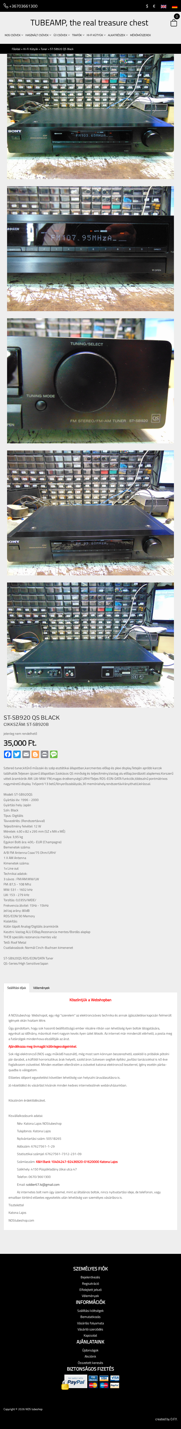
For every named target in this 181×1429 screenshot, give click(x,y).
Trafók (77, 35)
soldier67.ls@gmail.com (43, 1184)
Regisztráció (90, 1283)
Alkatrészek (117, 35)
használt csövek (37, 35)
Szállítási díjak (16, 987)
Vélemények (41, 987)
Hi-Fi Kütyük (95, 35)
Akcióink (90, 1356)
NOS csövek (13, 35)
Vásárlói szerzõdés (90, 1329)
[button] (170, 23)
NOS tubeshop (33, 1409)
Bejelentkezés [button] (90, 1277)
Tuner (44, 49)
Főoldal (16, 49)
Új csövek (60, 35)
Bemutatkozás (90, 1316)
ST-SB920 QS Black (62, 49)
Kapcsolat (90, 1335)
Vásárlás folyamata (90, 1323)
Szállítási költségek (90, 1310)
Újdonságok (90, 1350)
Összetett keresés (90, 1362)
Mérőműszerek (140, 35)
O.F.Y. (173, 1419)
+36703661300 (22, 6)
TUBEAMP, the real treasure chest (89, 22)
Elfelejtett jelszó (90, 1289)
